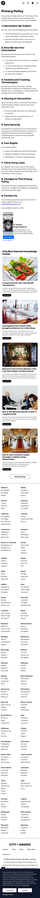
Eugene (23, 736)
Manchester (25, 679)
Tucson (3, 503)
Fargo (3, 720)
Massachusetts (26, 624)
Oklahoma (5, 728)
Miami (23, 548)
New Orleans (5, 613)
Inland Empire (6, 524)
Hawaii (23, 558)
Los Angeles (5, 516)
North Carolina (26, 702)
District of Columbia (8, 543)
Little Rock (24, 503)
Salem (23, 733)
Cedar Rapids (25, 590)
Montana (4, 663)
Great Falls (4, 671)
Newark (3, 692)
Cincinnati (24, 723)
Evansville (4, 592)
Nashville (24, 770)
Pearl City (24, 563)
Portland (24, 613)
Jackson (3, 652)
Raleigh (23, 707)
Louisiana (4, 611)
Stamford (4, 535)
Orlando (23, 553)
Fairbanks (24, 490)
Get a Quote (8, 237)
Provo (23, 788)
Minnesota (25, 637)
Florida (23, 543)
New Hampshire (27, 676)
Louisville (24, 600)
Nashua (23, 681)
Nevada (4, 676)
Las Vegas (4, 679)
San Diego (4, 519)
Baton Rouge (5, 616)
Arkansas (24, 501)
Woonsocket (5, 762)
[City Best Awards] (3, 3)
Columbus (4, 563)
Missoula (4, 668)
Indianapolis (5, 587)
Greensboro (25, 710)
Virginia (24, 799)
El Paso (3, 794)
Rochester (24, 645)
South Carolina (26, 755)
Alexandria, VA (6, 550)
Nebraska (24, 663)
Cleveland (24, 720)
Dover (23, 532)
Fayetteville (25, 506)
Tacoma (4, 820)
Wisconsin (4, 825)
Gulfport (4, 655)
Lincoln (23, 668)
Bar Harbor (25, 616)
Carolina (24, 749)
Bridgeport (5, 532)
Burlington (5, 802)
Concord (24, 684)
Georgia (4, 558)
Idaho (3, 571)
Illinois (23, 571)
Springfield (24, 631)
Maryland (4, 624)
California (4, 514)
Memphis (24, 773)
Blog (21, 849)
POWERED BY (7, 240)
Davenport (24, 592)
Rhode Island (5, 755)
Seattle (3, 815)
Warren (3, 645)
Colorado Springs (27, 519)
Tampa (23, 550)
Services (5, 849)
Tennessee (25, 768)
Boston (23, 626)
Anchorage (24, 493)
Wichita (3, 600)
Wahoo (23, 671)
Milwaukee (4, 828)
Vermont (4, 799)
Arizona (4, 501)
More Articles (20, 477)
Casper (23, 830)
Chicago (23, 574)
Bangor (23, 618)
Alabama (4, 488)
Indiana (4, 584)
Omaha (23, 665)
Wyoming (24, 825)
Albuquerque (25, 692)
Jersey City (4, 694)
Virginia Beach (26, 802)
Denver (23, 516)
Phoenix (4, 506)
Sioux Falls (4, 770)
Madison (4, 830)
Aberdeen (4, 775)
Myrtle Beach (25, 762)
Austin (3, 791)
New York (4, 702)
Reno (3, 684)
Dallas (3, 788)
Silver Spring (5, 629)
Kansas (3, 598)
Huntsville (4, 493)
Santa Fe (24, 697)
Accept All (9, 890)
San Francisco (5, 522)
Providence (5, 757)
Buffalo (3, 707)
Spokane (4, 817)
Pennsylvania (6, 741)
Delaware (24, 529)
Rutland (3, 807)
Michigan (4, 637)
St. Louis (24, 652)
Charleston (24, 757)
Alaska (23, 488)
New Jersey (5, 689)
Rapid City (4, 773)
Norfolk (23, 804)
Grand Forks (5, 723)
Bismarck (4, 718)
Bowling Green (26, 605)
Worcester (24, 629)
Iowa (22, 584)
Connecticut (5, 529)
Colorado (24, 514)
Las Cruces (24, 694)
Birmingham (5, 490)
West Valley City (26, 786)
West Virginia (26, 812)
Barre (3, 804)
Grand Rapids (5, 642)
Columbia (24, 760)
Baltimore (4, 626)
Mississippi (5, 650)
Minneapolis (25, 639)
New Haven (5, 537)
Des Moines (25, 587)
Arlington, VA (5, 548)
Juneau (23, 495)
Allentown (4, 749)
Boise (3, 574)
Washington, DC (6, 545)
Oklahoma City (6, 731)
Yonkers (4, 710)
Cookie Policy (25, 885)
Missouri (24, 650)
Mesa (3, 508)
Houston (4, 783)
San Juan (24, 744)
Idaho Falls (4, 579)
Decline (25, 890)
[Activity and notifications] (33, 3)
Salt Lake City (25, 783)
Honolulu (24, 561)
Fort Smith (24, 508)
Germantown (5, 631)
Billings (3, 665)
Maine (23, 611)
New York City (6, 705)
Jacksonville (25, 545)
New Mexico (25, 689)
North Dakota (6, 715)
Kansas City (5, 605)
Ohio (22, 715)
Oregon (23, 728)
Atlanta (3, 561)
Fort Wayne (5, 590)
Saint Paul (24, 642)
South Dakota (6, 768)
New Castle (25, 537)
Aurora (23, 522)
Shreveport (5, 618)
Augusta (4, 566)
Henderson (5, 681)
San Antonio (5, 786)
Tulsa (3, 733)
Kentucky (24, 598)
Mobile (3, 495)
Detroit (3, 639)
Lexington (24, 603)
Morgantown (25, 820)
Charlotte (24, 705)
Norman (4, 736)
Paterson (4, 697)
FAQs (14, 849)
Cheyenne (24, 828)
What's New (31, 849)
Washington (5, 812)
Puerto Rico (25, 741)
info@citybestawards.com (10, 204)
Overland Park (6, 603)
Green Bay (4, 833)
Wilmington (25, 535)
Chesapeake (25, 807)
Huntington (25, 817)
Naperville (24, 576)
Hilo (22, 566)
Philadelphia (5, 744)
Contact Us (6, 854)
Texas (3, 781)
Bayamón (24, 747)
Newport (4, 760)
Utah (22, 781)
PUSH (37, 896)
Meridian (4, 576)
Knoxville (24, 775)
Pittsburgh (4, 747)
